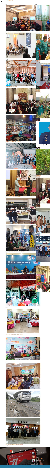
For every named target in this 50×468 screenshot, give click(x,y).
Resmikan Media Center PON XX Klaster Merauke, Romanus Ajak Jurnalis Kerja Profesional (15, 251)
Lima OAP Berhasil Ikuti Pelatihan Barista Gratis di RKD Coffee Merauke (13, 141)
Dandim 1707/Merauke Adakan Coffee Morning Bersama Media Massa (13, 306)
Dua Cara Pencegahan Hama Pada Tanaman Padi (38, 176)
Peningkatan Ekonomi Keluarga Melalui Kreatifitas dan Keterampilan (40, 457)
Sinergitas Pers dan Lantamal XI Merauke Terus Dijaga (11, 86)
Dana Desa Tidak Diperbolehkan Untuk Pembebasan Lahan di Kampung (40, 453)
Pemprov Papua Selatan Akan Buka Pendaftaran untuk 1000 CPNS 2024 (40, 460)
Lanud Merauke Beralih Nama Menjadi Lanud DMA (38, 148)
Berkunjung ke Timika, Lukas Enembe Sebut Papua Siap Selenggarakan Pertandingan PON (38, 264)
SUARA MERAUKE (10, 0)
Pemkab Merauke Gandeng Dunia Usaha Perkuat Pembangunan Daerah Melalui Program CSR (16, 31)
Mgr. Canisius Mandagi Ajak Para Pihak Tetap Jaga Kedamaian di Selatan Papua (14, 334)
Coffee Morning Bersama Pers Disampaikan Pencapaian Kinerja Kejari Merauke (14, 389)
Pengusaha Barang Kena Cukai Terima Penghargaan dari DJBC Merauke (13, 196)
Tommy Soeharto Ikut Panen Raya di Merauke (38, 119)
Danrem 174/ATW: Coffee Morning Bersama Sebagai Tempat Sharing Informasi (14, 444)
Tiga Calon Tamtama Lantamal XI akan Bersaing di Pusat (38, 235)
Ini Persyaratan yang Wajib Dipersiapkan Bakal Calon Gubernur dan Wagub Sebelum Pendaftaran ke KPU (38, 205)
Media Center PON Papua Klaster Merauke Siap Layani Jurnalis (12, 279)
